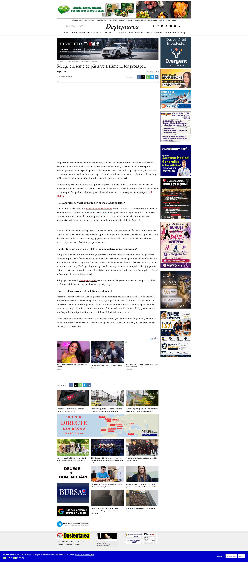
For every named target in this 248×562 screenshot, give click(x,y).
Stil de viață (60, 61)
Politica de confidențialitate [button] (84, 555)
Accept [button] (241, 556)
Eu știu (66, 61)
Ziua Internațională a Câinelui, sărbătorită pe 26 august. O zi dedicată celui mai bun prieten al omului (72, 460)
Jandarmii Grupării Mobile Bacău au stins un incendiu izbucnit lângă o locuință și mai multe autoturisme (105, 511)
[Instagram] (158, 26)
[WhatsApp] (148, 77)
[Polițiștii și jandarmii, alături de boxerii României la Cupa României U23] (142, 447)
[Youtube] (175, 26)
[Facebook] (153, 26)
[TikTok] (166, 26)
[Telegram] (162, 26)
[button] (179, 26)
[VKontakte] (170, 26)
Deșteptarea (62, 71)
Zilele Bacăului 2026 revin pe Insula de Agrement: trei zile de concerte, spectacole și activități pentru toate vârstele (107, 460)
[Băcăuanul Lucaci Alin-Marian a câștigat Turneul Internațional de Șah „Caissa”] (107, 474)
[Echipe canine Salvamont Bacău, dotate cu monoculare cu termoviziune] (73, 398)
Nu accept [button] (220, 556)
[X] (143, 77)
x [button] (246, 552)
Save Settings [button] (231, 556)
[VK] (156, 77)
